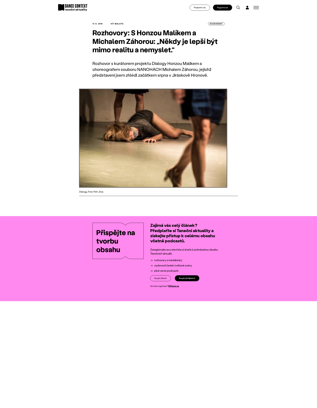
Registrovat (222, 7)
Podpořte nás (200, 7)
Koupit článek (160, 278)
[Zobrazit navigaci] (256, 8)
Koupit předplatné (187, 278)
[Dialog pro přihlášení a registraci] (247, 8)
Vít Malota (117, 24)
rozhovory (216, 24)
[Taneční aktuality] (72, 7)
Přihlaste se (173, 286)
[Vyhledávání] (238, 8)
